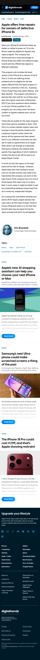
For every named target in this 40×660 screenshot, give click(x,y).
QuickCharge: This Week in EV (11, 251)
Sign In (34, 7)
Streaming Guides (29, 556)
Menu (3, 7)
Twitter (13, 531)
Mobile (4, 247)
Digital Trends (11, 9)
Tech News (28, 251)
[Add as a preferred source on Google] (7, 39)
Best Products (27, 560)
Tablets (25, 546)
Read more (8, 336)
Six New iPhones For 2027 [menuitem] (23, 12)
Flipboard (3, 537)
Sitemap (25, 635)
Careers (4, 626)
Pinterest (28, 531)
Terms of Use (6, 639)
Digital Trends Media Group (11, 646)
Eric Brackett (7, 36)
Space (25, 553)
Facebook (3, 531)
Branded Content (28, 581)
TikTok (23, 531)
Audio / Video (6, 556)
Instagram (8, 531)
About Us (5, 575)
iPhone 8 (14, 45)
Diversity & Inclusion (8, 635)
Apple (11, 247)
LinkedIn (33, 531)
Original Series (28, 567)
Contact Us (5, 579)
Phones (4, 546)
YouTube (18, 531)
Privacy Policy (27, 626)
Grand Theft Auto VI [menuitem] (8, 12)
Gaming (4, 553)
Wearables (26, 549)
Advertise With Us (7, 583)
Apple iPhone (20, 247)
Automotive (6, 567)
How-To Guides (28, 563)
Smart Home (6, 560)
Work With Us (6, 631)
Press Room (27, 631)
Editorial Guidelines (8, 587)
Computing (6, 549)
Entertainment (7, 563)
